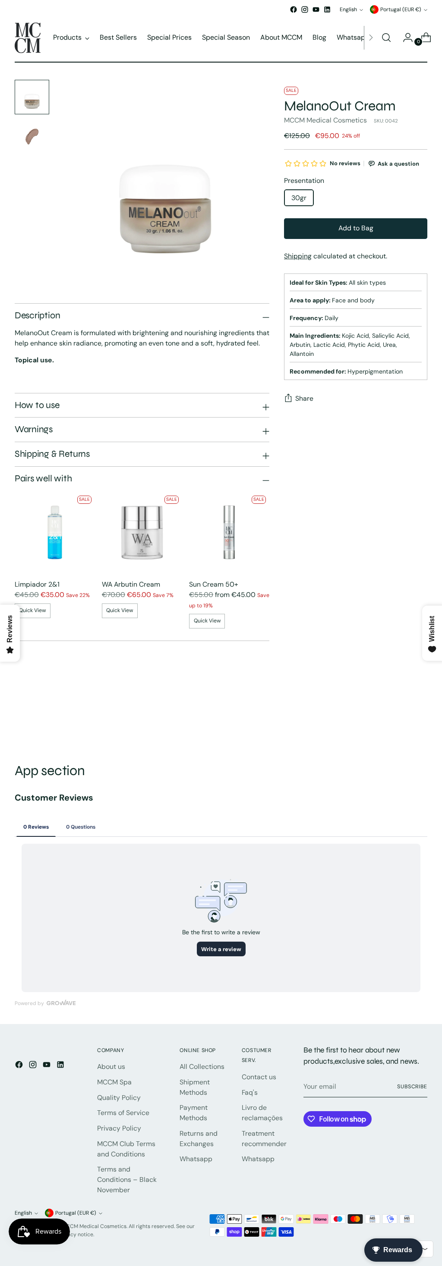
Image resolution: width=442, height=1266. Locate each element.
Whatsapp (196, 1158)
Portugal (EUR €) (400, 9)
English (348, 9)
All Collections (202, 1066)
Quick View (32, 610)
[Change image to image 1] (32, 97)
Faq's (250, 1092)
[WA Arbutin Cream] (142, 532)
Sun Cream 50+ (213, 584)
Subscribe (412, 1086)
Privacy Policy (119, 1128)
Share (304, 398)
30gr (298, 197)
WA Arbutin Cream (131, 584)
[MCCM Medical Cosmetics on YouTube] (316, 9)
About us (111, 1066)
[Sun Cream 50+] (229, 532)
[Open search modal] (386, 37)
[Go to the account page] (404, 37)
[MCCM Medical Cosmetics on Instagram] (305, 9)
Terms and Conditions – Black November (127, 1179)
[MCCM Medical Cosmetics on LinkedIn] (327, 9)
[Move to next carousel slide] (420, 716)
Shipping (298, 256)
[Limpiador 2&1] (55, 532)
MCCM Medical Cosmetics (325, 120)
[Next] (370, 38)
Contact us (259, 1076)
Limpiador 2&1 (37, 584)
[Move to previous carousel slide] (400, 716)
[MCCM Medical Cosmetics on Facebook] (293, 9)
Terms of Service (123, 1112)
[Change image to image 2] (32, 136)
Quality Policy (119, 1097)
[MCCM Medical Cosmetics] (28, 37)
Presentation (304, 180)
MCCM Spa (114, 1082)
